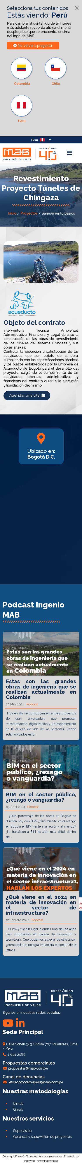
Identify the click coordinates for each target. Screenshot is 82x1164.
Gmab (18, 1109)
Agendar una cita (24, 395)
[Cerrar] (76, 8)
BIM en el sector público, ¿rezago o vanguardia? (41, 797)
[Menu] (69, 153)
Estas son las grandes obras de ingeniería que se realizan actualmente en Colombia (41, 689)
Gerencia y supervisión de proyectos (42, 1137)
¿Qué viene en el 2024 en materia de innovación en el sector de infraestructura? (41, 905)
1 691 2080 (16, 1054)
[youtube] (8, 1023)
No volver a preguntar (35, 45)
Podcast (32, 704)
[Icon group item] (20, 1023)
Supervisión (22, 1131)
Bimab (18, 1103)
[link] (22, 109)
